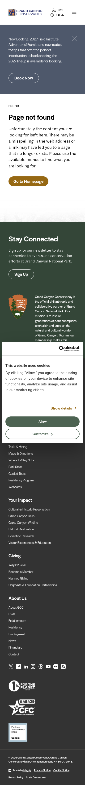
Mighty (27, 770)
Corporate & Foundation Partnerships (32, 585)
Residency (15, 627)
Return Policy (15, 777)
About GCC (16, 607)
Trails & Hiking (17, 446)
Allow (42, 421)
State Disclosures (36, 777)
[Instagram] (33, 666)
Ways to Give (17, 565)
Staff (11, 614)
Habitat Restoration (21, 529)
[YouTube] (48, 666)
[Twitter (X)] (10, 666)
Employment (16, 634)
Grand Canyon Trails (21, 516)
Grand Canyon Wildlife (23, 522)
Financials (15, 647)
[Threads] (40, 666)
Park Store (15, 466)
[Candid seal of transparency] (42, 732)
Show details (61, 408)
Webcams (15, 486)
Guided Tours (17, 473)
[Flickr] (55, 666)
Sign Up (21, 274)
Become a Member (20, 571)
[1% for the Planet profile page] (42, 686)
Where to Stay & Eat (21, 460)
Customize (41, 433)
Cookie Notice (61, 770)
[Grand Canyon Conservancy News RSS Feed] (63, 666)
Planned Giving (18, 578)
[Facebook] (18, 666)
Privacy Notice (42, 770)
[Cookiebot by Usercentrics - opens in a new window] (60, 349)
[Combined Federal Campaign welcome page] (42, 707)
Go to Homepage (28, 181)
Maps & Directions (20, 453)
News (12, 640)
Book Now (23, 78)
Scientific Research (21, 536)
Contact (13, 654)
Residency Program (21, 480)
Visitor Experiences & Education (29, 542)
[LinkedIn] (26, 666)
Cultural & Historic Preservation (29, 509)
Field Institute (17, 620)
